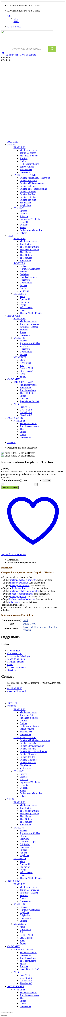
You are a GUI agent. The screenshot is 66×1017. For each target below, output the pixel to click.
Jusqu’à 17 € (26, 407)
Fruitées (23, 266)
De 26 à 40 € (26, 412)
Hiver (22, 310)
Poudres (23, 158)
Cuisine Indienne (28, 186)
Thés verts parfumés (29, 249)
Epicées (23, 285)
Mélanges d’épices (29, 155)
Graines (23, 161)
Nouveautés (25, 172)
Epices (23, 396)
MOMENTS (20, 293)
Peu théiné (25, 302)
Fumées (23, 288)
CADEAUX (13, 379)
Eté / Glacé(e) (26, 307)
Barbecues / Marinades (31, 230)
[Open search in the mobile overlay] (33, 49)
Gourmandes (26, 282)
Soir (22, 365)
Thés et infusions (28, 393)
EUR (16, 21)
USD (9, 16)
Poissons (24, 216)
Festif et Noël (26, 368)
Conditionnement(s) (12, 480)
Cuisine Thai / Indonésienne (33, 188)
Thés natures (26, 257)
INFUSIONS (13, 315)
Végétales (24, 291)
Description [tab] (13, 559)
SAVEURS (19, 263)
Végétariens (25, 205)
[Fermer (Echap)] (11, 1012)
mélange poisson (18, 596)
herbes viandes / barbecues (22, 599)
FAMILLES (19, 147)
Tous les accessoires (29, 426)
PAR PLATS (20, 208)
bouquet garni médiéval (22, 593)
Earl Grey (24, 274)
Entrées (23, 211)
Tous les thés (26, 244)
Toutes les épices (28, 153)
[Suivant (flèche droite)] (5, 1015)
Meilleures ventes (28, 150)
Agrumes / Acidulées (30, 269)
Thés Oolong (26, 255)
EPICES (11, 144)
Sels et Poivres (27, 166)
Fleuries (23, 271)
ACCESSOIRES (15, 418)
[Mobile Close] (3, 698)
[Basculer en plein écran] (5, 1012)
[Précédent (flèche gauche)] (2, 1015)
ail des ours (14, 602)
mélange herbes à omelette (23, 580)
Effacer (46, 480)
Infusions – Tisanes (29, 327)
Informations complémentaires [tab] (22, 562)
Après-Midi (25, 362)
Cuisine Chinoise (28, 191)
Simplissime (25, 202)
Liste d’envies (14, 26)
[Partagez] (8, 1012)
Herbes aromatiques (29, 164)
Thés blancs (25, 252)
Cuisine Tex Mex (28, 199)
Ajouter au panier (9, 487)
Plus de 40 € (26, 415)
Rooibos (24, 329)
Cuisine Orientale (28, 197)
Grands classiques (28, 277)
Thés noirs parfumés (29, 246)
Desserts (24, 222)
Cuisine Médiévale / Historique (35, 177)
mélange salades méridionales (24, 591)
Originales (25, 280)
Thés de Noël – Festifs (30, 313)
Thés (22, 429)
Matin (22, 296)
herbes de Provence (21, 588)
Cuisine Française (28, 180)
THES (10, 235)
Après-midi (25, 299)
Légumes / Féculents (30, 219)
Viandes (23, 213)
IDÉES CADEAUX (24, 382)
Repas (23, 304)
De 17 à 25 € (26, 409)
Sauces (23, 227)
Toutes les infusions (29, 324)
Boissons (24, 224)
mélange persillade (19, 582)
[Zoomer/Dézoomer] (2, 1012)
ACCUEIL (12, 142)
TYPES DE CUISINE (25, 175)
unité (25, 620)
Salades (23, 233)
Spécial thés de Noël (29, 401)
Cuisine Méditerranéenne (32, 183)
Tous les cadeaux (28, 390)
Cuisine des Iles (27, 194)
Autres (23, 332)
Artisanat (24, 398)
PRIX (16, 404)
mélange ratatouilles (19, 585)
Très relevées (26, 169)
